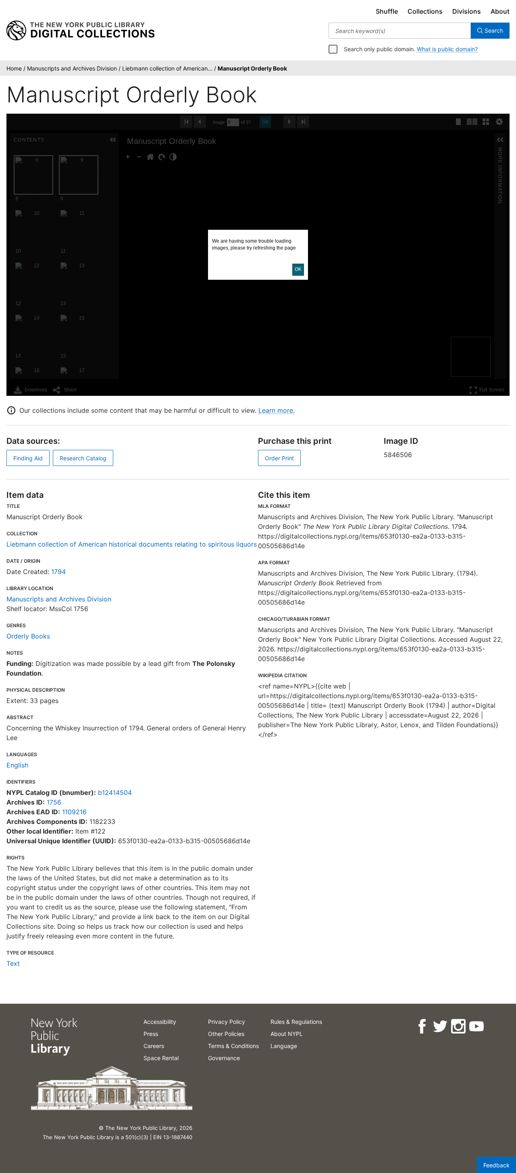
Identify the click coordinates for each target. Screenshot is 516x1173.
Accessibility (160, 1021)
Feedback (496, 1165)
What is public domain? (447, 49)
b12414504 (115, 792)
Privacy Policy (226, 1021)
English (17, 765)
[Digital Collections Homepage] (80, 31)
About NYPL (286, 1033)
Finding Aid (28, 458)
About (500, 11)
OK (298, 269)
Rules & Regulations (296, 1021)
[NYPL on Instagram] (458, 1026)
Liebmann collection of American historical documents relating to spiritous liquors (131, 544)
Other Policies (226, 1033)
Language (283, 1045)
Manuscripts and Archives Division (58, 599)
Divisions (466, 11)
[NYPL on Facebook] (421, 1026)
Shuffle (387, 11)
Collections (425, 11)
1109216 (74, 812)
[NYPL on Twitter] (439, 1026)
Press (151, 1033)
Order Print (279, 458)
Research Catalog (83, 458)
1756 (54, 802)
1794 (58, 572)
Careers (154, 1045)
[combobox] (400, 31)
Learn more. (276, 410)
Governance (224, 1057)
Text (13, 963)
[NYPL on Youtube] (476, 1026)
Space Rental (161, 1057)
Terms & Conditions (233, 1045)
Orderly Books (28, 636)
